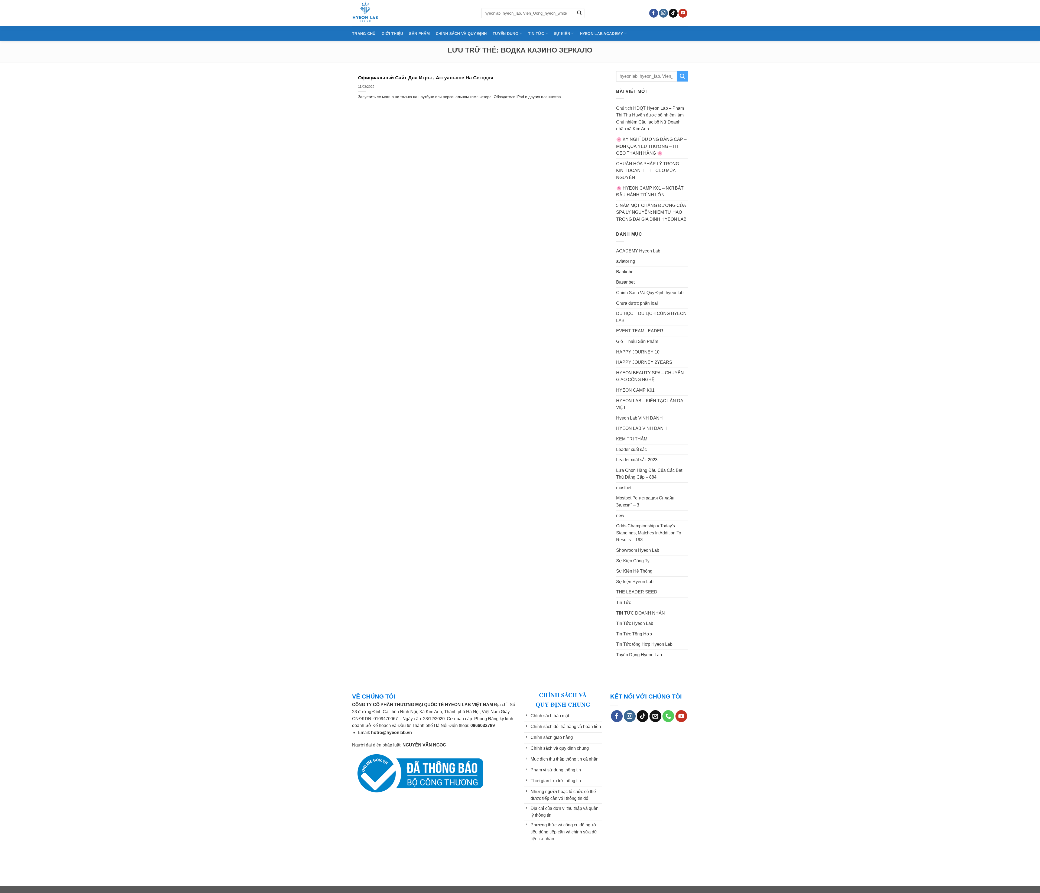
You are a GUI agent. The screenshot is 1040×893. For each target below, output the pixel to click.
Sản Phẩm (419, 33)
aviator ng (625, 261)
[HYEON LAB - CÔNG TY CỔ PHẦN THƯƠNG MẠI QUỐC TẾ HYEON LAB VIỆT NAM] (412, 13)
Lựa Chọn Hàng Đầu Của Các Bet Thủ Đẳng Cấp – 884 (649, 474)
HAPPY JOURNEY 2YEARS (644, 362)
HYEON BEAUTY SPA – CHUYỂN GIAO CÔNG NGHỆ (650, 376)
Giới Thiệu (392, 33)
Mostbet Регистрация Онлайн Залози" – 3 (645, 501)
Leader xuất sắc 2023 (637, 459)
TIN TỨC (536, 33)
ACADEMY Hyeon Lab (638, 251)
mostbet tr (625, 487)
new (620, 515)
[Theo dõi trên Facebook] (653, 13)
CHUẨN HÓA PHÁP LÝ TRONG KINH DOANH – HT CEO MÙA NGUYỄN (647, 170)
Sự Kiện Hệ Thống (634, 571)
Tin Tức (623, 602)
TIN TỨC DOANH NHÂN (640, 613)
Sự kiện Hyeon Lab (635, 581)
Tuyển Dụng (505, 33)
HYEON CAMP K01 (635, 390)
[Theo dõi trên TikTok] (673, 13)
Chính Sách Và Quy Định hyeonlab (650, 292)
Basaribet (625, 282)
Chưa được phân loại (637, 303)
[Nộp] (579, 13)
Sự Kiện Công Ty (632, 560)
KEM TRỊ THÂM (631, 439)
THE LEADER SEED (636, 592)
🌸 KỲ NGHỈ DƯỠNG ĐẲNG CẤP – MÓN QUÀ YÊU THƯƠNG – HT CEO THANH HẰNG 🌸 (651, 146)
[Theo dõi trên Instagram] (663, 13)
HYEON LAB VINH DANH (641, 428)
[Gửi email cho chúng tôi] (655, 716)
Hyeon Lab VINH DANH (639, 418)
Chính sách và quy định (461, 33)
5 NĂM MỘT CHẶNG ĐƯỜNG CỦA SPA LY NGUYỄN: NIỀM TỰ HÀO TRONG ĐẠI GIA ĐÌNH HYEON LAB (651, 212)
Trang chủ (364, 33)
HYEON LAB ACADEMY (601, 33)
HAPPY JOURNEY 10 (637, 352)
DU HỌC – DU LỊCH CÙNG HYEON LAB (651, 317)
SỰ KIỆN (562, 33)
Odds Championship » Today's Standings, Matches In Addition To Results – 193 (648, 533)
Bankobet (625, 271)
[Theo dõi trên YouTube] (682, 13)
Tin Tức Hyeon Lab (634, 623)
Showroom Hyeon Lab (637, 550)
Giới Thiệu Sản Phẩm (637, 341)
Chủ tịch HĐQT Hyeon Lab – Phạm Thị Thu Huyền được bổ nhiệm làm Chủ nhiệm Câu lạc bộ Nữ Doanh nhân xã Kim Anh (650, 118)
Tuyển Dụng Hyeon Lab (639, 654)
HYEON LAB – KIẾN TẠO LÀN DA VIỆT (649, 404)
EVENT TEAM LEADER (639, 331)
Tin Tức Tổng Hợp (634, 634)
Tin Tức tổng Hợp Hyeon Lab (644, 644)
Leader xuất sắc (631, 449)
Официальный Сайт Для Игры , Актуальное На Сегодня (425, 77)
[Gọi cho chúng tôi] (668, 716)
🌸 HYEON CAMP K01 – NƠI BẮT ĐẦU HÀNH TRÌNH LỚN (650, 191)
